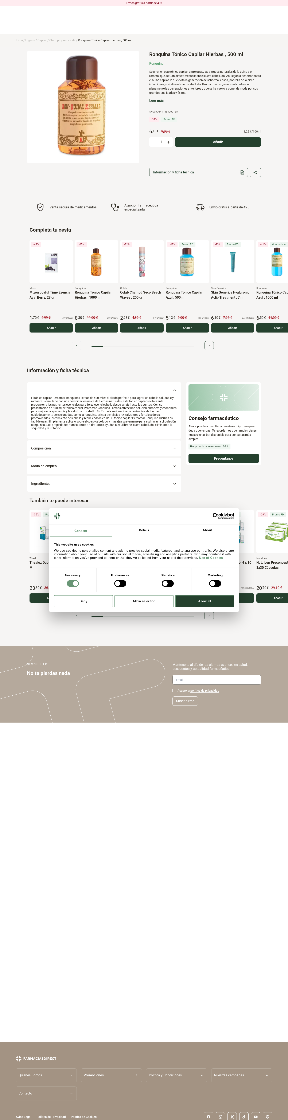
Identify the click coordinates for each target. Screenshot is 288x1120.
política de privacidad (204, 690)
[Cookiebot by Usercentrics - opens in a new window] (215, 516)
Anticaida (69, 40)
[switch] (120, 583)
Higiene (30, 40)
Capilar (42, 40)
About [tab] (207, 530)
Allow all (204, 601)
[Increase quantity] (168, 142)
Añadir (51, 328)
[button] (111, 1075)
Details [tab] (144, 530)
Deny (83, 601)
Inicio (19, 40)
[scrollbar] (143, 346)
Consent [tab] (80, 530)
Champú (55, 40)
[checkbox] (174, 690)
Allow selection (144, 601)
